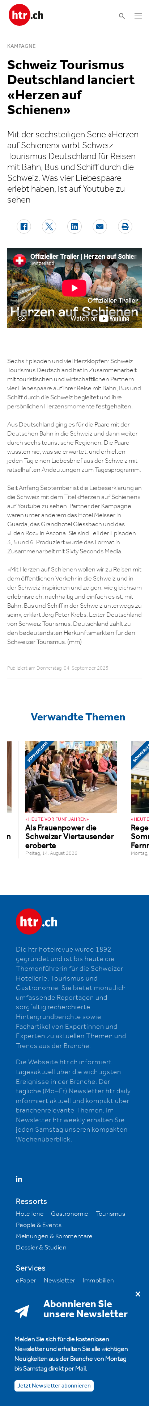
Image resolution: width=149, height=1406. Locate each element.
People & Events (38, 1225)
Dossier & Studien (41, 1248)
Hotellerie (30, 1214)
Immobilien (98, 1281)
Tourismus (110, 1214)
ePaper (26, 1281)
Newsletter (60, 1281)
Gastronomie (69, 1214)
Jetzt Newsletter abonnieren (54, 1385)
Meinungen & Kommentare (54, 1236)
